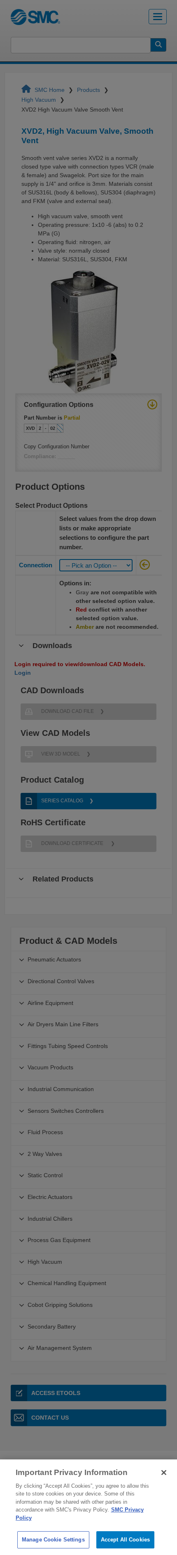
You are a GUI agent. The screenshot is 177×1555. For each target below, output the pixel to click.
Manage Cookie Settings (53, 1540)
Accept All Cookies (125, 1540)
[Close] (164, 1473)
